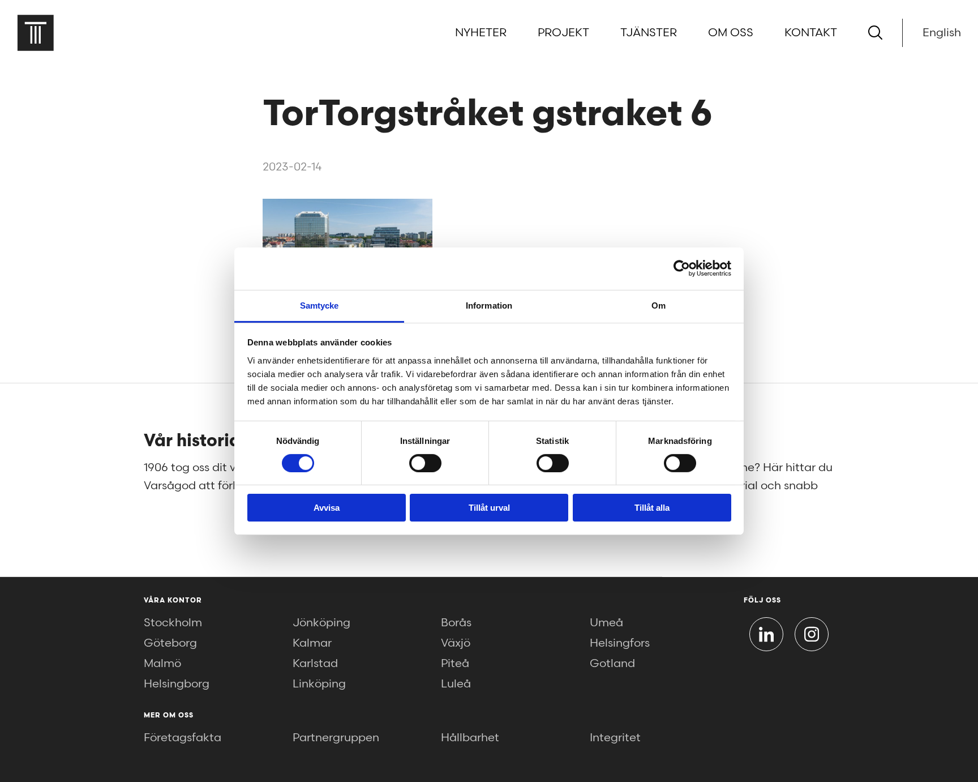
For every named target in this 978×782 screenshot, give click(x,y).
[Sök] (875, 32)
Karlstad (315, 663)
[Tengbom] (35, 32)
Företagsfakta (182, 738)
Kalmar (312, 643)
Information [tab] (489, 305)
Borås (456, 623)
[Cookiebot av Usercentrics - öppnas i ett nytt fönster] (681, 268)
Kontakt (810, 33)
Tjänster (648, 33)
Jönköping (321, 623)
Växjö (455, 643)
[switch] (425, 463)
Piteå (455, 663)
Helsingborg (176, 684)
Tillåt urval (489, 507)
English (942, 33)
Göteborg (170, 643)
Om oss (730, 33)
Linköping (319, 684)
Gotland (612, 663)
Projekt (563, 33)
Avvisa (327, 507)
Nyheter (481, 33)
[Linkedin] (766, 634)
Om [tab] (658, 305)
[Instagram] (812, 634)
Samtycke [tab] (319, 305)
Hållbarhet (470, 738)
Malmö (162, 663)
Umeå (606, 623)
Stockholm (173, 623)
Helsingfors (620, 643)
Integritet (615, 738)
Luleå (456, 684)
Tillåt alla (652, 507)
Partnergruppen (336, 738)
